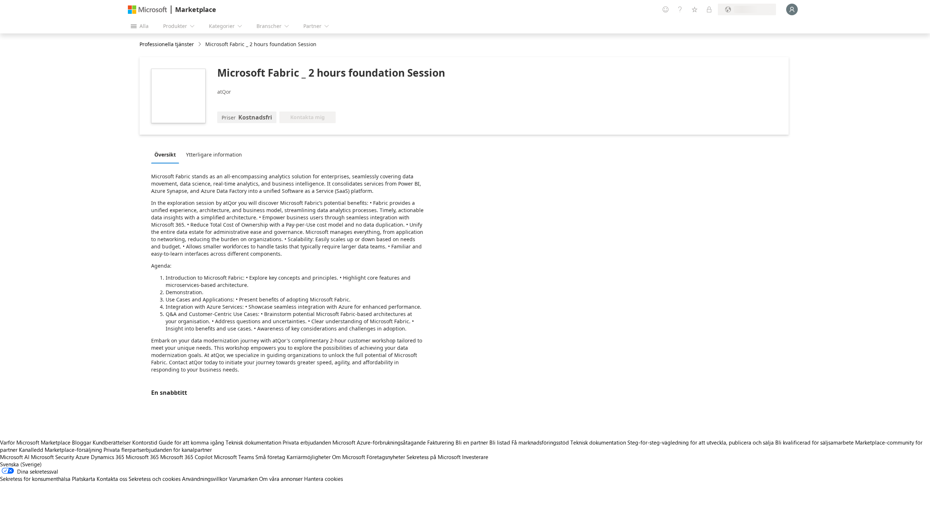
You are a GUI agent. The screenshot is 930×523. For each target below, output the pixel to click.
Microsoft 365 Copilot (186, 457)
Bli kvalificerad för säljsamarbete (814, 442)
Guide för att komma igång (191, 442)
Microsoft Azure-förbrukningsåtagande (379, 442)
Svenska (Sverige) (21, 464)
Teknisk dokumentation (253, 442)
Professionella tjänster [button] (167, 44)
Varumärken (243, 478)
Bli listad (499, 442)
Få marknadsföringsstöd (540, 442)
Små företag (270, 457)
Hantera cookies (323, 478)
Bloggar (81, 442)
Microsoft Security (52, 457)
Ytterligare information (214, 154)
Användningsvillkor (204, 478)
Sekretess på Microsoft (434, 457)
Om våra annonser (281, 478)
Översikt (165, 154)
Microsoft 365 (142, 457)
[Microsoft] (147, 9)
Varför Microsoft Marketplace (35, 442)
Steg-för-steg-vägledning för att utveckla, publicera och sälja (700, 442)
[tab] (167, 154)
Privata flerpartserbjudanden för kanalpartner (158, 449)
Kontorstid (144, 442)
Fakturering (440, 442)
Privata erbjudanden (307, 442)
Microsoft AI (14, 457)
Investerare (475, 457)
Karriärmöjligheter (309, 457)
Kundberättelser (112, 442)
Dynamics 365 (107, 457)
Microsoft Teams (234, 457)
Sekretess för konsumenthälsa (35, 478)
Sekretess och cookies (155, 478)
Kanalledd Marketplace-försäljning (60, 449)
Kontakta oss (112, 478)
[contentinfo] (200, 44)
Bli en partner (472, 442)
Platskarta (83, 478)
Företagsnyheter (386, 457)
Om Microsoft (348, 457)
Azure (82, 457)
